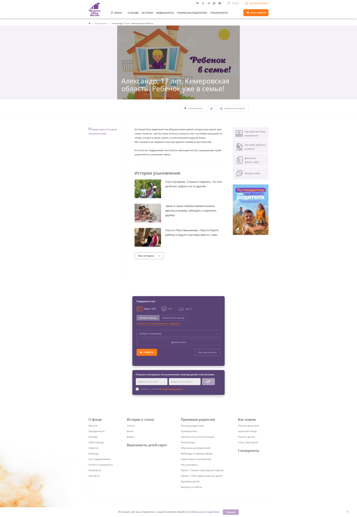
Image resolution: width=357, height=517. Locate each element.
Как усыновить (189, 464)
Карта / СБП (150, 308)
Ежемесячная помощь (173, 317)
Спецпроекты (219, 12)
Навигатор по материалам (196, 459)
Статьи (131, 425)
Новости (93, 448)
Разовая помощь (147, 317)
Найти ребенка (195, 108)
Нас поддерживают (100, 459)
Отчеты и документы (101, 464)
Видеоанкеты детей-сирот (147, 445)
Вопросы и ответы (191, 487)
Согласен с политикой (161, 389)
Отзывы (93, 436)
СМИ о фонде (96, 442)
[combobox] (178, 333)
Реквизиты (95, 470)
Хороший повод (247, 431)
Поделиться (234, 108)
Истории (147, 12)
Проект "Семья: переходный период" (202, 470)
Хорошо (230, 512)
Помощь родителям (192, 425)
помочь (258, 12)
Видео (130, 436)
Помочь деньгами (248, 425)
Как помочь (247, 419)
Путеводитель (189, 431)
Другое (188, 308)
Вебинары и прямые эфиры (197, 453)
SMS (170, 308)
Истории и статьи (140, 419)
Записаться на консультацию (197, 436)
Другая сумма (178, 342)
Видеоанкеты (165, 12)
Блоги (130, 431)
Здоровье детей (190, 481)
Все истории (146, 255)
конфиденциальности (172, 389)
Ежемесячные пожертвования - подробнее (158, 323)
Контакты (94, 475)
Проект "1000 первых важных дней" (202, 475)
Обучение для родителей (195, 448)
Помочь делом (246, 436)
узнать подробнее (208, 511)
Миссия (93, 425)
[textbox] (178, 333)
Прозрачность (97, 431)
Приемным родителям (192, 12)
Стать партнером (248, 442)
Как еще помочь (207, 352)
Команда (94, 453)
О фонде (133, 12)
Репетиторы (188, 442)
